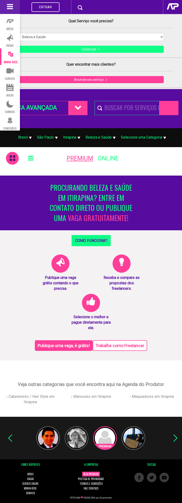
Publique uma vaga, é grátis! (64, 345)
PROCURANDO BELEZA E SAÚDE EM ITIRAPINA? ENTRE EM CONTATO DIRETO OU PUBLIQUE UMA (91, 203)
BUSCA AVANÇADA (31, 107)
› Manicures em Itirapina (91, 396)
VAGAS (30, 479)
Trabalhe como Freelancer (120, 345)
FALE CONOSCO (91, 488)
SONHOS (30, 493)
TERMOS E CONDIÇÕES (91, 483)
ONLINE (108, 158)
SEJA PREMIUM (91, 474)
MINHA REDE (30, 488)
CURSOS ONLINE (30, 483)
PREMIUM (80, 158)
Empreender (106, 498)
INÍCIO (30, 474)
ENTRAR (45, 7)
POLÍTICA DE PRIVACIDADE (91, 479)
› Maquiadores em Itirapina (152, 396)
